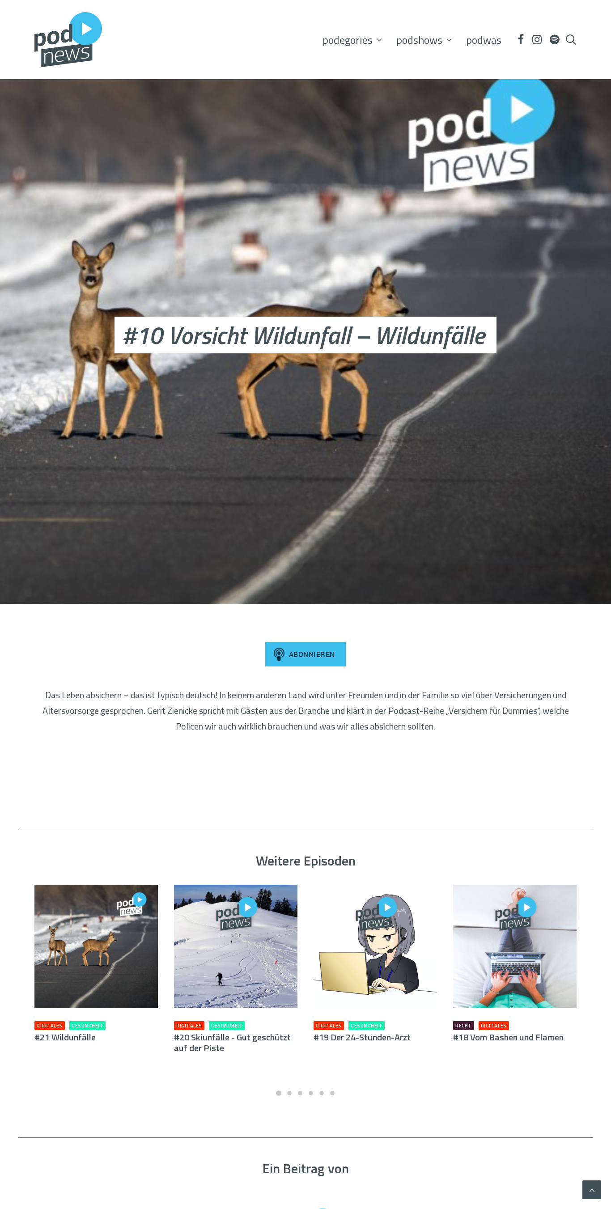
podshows (419, 40)
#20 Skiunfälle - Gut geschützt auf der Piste (232, 1042)
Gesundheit (88, 1025)
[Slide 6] (332, 1093)
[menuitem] (352, 39)
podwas (483, 40)
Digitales (50, 1025)
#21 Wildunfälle (65, 1037)
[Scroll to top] (591, 1189)
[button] (520, 39)
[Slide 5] (321, 1093)
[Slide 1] (278, 1093)
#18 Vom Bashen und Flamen (508, 1037)
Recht (463, 1025)
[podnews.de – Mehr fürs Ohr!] (68, 39)
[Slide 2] (289, 1093)
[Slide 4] (311, 1093)
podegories (347, 40)
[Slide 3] (300, 1093)
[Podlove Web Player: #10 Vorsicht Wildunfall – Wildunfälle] (305, 786)
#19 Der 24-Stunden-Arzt (362, 1037)
